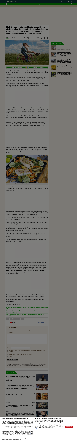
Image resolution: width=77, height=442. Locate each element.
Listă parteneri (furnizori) (39, 428)
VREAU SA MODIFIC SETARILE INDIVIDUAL (68, 430)
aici (30, 433)
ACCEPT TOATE (69, 426)
